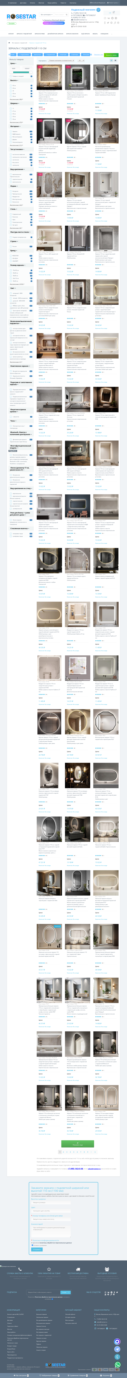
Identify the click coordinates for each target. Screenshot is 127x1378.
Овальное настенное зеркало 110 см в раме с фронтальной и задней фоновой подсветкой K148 (49, 954)
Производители (12, 1355)
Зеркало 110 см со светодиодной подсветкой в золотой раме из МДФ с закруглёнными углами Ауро (77, 524)
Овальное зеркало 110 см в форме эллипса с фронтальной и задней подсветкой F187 (49, 793)
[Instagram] (105, 18)
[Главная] (9, 43)
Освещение (104, 34)
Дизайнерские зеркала (55, 34)
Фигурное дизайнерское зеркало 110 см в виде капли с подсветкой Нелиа (77, 1061)
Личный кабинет (70, 1314)
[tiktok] (115, 23)
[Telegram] (112, 18)
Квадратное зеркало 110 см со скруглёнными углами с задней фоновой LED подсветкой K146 (104, 686)
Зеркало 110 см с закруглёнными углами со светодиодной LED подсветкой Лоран (76, 363)
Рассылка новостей (71, 1323)
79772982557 (78, 15)
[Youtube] (116, 18)
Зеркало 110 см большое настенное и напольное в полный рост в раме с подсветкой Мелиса (49, 1115)
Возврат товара (11, 1346)
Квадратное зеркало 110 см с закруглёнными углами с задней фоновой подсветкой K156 (104, 632)
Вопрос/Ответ (11, 1349)
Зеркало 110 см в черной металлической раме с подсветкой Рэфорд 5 (105, 202)
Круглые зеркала (41, 1341)
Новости (63, 3)
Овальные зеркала (41, 1347)
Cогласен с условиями (40, 1245)
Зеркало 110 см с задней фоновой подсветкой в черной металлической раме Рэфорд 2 (105, 256)
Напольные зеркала (42, 1317)
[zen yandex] (111, 23)
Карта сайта (10, 1352)
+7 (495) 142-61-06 (79, 13)
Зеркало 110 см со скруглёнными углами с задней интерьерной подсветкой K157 (105, 524)
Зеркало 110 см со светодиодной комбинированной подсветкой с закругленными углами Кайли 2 (104, 471)
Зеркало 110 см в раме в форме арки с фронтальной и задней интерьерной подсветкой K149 (104, 1115)
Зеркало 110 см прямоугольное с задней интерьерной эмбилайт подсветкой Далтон (48, 95)
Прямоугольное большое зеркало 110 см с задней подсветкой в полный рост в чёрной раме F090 (105, 954)
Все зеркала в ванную (42, 1329)
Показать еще (78, 1145)
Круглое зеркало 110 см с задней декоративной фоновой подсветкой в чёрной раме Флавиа (49, 739)
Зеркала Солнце (41, 1326)
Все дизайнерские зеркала (44, 1320)
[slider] (11, 72)
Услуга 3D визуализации (53, 23)
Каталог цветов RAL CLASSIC (15, 1314)
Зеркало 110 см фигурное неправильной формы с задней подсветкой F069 (48, 578)
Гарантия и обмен (12, 1326)
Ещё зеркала (85, 34)
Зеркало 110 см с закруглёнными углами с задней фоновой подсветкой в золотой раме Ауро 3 (105, 310)
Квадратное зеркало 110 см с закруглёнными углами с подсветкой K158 (47, 686)
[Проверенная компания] (8, 1266)
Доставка (23, 3)
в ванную (63, 55)
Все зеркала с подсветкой (43, 1335)
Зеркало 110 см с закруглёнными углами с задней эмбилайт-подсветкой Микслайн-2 (48, 363)
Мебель (95, 34)
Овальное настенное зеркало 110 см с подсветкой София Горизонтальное (77, 954)
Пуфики (38, 1344)
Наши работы (52, 3)
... (111, 34)
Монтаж (41, 3)
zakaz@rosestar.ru (80, 20)
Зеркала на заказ (41, 1338)
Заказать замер (111, 55)
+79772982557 (90, 15)
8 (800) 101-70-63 (78, 17)
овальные (37, 55)
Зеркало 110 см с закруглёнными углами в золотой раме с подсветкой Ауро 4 (48, 310)
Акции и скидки (41, 1350)
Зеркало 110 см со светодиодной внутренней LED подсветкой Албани (48, 148)
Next (91, 55)
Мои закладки (69, 1320)
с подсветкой (50, 55)
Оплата (32, 3)
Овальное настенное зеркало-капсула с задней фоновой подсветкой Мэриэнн (48, 202)
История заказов (70, 1317)
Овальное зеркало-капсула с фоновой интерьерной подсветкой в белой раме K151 (105, 900)
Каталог (11, 34)
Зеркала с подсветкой (24, 34)
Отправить (37, 1249)
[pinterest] (118, 23)
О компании (12, 3)
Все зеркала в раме (42, 1332)
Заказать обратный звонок (54, 20)
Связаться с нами (12, 1343)
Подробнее (12, 451)
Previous (9, 55)
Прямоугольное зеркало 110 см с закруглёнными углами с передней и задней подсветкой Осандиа (49, 1061)
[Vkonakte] (108, 18)
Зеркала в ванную (72, 34)
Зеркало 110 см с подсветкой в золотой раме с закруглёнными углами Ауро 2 (104, 363)
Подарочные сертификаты (15, 1358)
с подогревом (24, 55)
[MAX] (117, 1341)
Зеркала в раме (40, 34)
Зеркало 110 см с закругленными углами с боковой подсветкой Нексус (76, 310)
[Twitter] (108, 23)
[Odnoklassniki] (105, 23)
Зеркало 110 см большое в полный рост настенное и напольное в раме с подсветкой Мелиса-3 (106, 1061)
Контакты (73, 3)
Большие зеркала (41, 1314)
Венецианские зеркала (43, 1323)
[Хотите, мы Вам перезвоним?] (117, 1357)
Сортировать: (43, 61)
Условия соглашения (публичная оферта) (19, 1335)
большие (86, 55)
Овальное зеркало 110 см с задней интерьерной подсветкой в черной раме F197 (49, 847)
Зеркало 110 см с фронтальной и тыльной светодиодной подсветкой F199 (105, 417)
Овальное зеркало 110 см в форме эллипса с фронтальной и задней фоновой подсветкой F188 (77, 793)
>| (95, 1152)
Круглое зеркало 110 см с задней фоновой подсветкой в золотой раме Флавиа (76, 739)
